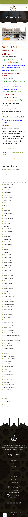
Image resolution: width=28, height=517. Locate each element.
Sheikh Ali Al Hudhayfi (9, 330)
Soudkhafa (6, 353)
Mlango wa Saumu (8, 262)
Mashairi (6, 249)
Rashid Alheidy (7, 299)
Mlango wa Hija (7, 254)
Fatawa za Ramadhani (9, 218)
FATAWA (6, 215)
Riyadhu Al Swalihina (9, 301)
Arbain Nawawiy (7, 200)
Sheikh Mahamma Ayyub (9, 332)
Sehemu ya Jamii (7, 317)
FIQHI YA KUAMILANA (9, 221)
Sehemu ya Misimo (8, 319)
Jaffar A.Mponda (8, 234)
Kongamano (6, 247)
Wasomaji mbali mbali (9, 384)
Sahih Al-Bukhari (8, 306)
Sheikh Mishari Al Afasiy (9, 338)
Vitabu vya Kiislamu (8, 374)
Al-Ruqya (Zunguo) (8, 192)
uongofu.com (7, 512)
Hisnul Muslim (7, 223)
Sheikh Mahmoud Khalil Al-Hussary (12, 335)
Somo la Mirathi (7, 351)
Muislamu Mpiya (8, 293)
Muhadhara (6, 291)
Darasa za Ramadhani (9, 208)
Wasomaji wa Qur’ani (9, 387)
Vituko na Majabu (8, 379)
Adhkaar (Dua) (7, 187)
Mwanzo (6, 398)
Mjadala (6, 252)
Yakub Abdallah (7, 390)
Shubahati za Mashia (8, 348)
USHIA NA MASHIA (8, 366)
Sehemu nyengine (8, 309)
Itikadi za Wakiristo (8, 231)
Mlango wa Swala (8, 270)
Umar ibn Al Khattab (8, 364)
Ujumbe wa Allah (7, 361)
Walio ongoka (7, 382)
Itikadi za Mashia (8, 228)
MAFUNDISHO (7, 401)
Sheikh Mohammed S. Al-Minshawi (12, 340)
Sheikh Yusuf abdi (8, 345)
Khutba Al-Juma (7, 239)
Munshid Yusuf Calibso (9, 296)
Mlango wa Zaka (8, 283)
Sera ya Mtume (7, 327)
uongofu (6, 44)
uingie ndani (9, 169)
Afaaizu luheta (7, 189)
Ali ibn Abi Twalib (8, 197)
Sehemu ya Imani (8, 314)
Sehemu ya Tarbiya (8, 322)
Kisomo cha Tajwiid (8, 241)
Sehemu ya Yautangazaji (9, 325)
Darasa (5, 205)
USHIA (5, 404)
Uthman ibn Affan (8, 371)
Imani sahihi (6, 226)
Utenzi (5, 369)
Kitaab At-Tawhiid (8, 244)
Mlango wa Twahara (8, 275)
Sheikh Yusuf (7, 343)
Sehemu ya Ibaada (8, 312)
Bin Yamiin (6, 202)
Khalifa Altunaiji (7, 236)
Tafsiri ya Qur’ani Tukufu (9, 356)
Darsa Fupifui (7, 210)
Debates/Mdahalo (8, 213)
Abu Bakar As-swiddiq (9, 184)
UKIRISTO (6, 407)
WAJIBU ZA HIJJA (12, 149)
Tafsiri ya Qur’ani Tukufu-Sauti (11, 358)
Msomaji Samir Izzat (8, 288)
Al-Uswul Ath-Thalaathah (10, 195)
